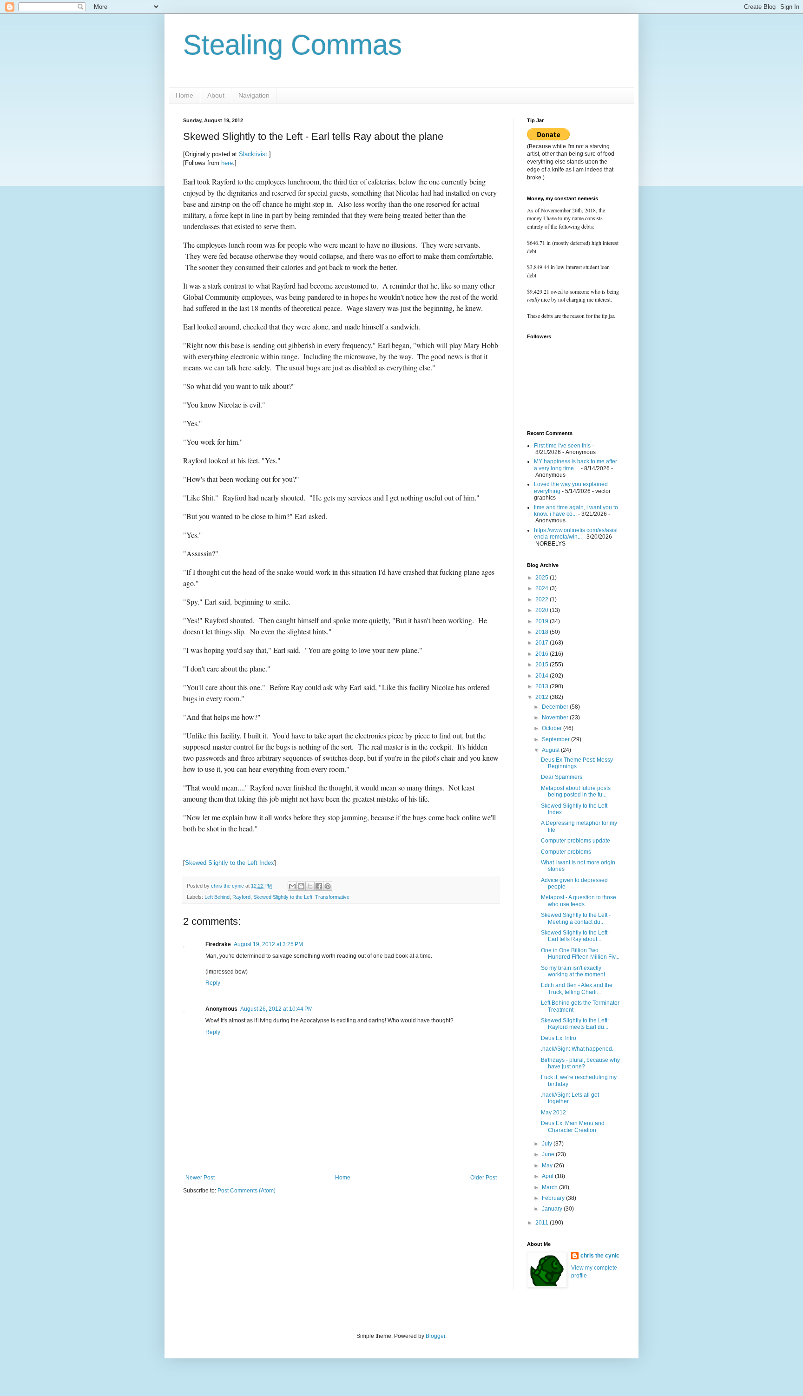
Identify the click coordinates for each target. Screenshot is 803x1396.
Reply (212, 983)
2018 (542, 632)
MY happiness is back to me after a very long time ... (575, 464)
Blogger (435, 1336)
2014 (542, 675)
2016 (542, 654)
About (215, 95)
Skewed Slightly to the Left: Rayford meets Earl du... (575, 1023)
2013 (542, 686)
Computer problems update (575, 840)
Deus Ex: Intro (558, 1038)
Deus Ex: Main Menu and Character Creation (573, 1126)
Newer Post (200, 1177)
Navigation (254, 95)
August (551, 750)
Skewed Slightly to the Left (282, 897)
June (549, 1154)
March (550, 1187)
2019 (542, 621)
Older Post (483, 1177)
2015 (542, 664)
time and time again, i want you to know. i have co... (576, 510)
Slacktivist (253, 154)
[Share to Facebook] (318, 886)
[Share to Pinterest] (327, 886)
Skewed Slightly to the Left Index (229, 862)
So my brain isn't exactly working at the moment (573, 971)
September (556, 739)
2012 (542, 697)
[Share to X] (310, 886)
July (547, 1143)
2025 (542, 577)
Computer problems (566, 852)
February (554, 1198)
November (556, 717)
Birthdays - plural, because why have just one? (580, 1063)
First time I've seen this (562, 445)
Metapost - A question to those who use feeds (578, 900)
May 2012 (553, 1112)
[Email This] (292, 886)
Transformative (332, 897)
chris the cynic (599, 1255)
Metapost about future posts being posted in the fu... (576, 791)
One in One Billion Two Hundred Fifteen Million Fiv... (580, 953)
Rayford (241, 897)
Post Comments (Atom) (246, 1190)
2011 (542, 1222)
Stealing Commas (292, 44)
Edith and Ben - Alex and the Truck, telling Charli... (576, 988)
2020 (542, 610)
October (552, 728)
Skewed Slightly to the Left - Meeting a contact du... (576, 918)
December (556, 707)
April (548, 1176)
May (548, 1165)
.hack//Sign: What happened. (577, 1049)
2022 (542, 599)
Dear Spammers (561, 777)
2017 (542, 642)
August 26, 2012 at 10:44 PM (276, 1009)
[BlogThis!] (301, 886)
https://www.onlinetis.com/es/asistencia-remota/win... (576, 533)
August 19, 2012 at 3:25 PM (268, 944)
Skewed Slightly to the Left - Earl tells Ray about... (576, 935)
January (553, 1208)
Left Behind (217, 897)
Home (184, 95)
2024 (542, 588)
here (227, 162)
